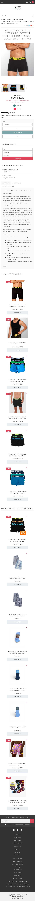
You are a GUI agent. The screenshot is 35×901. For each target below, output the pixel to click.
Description (6, 183)
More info (12, 112)
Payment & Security (17, 864)
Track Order (17, 840)
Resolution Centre (17, 843)
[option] (17, 59)
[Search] (32, 16)
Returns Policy (17, 861)
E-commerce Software (16, 898)
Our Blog (17, 852)
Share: (26, 25)
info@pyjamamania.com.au (18, 881)
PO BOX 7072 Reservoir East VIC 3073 (18, 886)
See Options (17, 312)
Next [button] (27, 88)
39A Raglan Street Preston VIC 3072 (18, 884)
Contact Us (17, 855)
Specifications (16, 183)
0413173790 (18, 878)
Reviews (5, 186)
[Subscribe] (32, 821)
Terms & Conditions (19, 824)
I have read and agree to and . (18, 824)
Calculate (18, 158)
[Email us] (13, 830)
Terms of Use (17, 872)
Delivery (17, 867)
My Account (17, 837)
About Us (17, 849)
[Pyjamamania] (17, 8)
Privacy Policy (27, 824)
